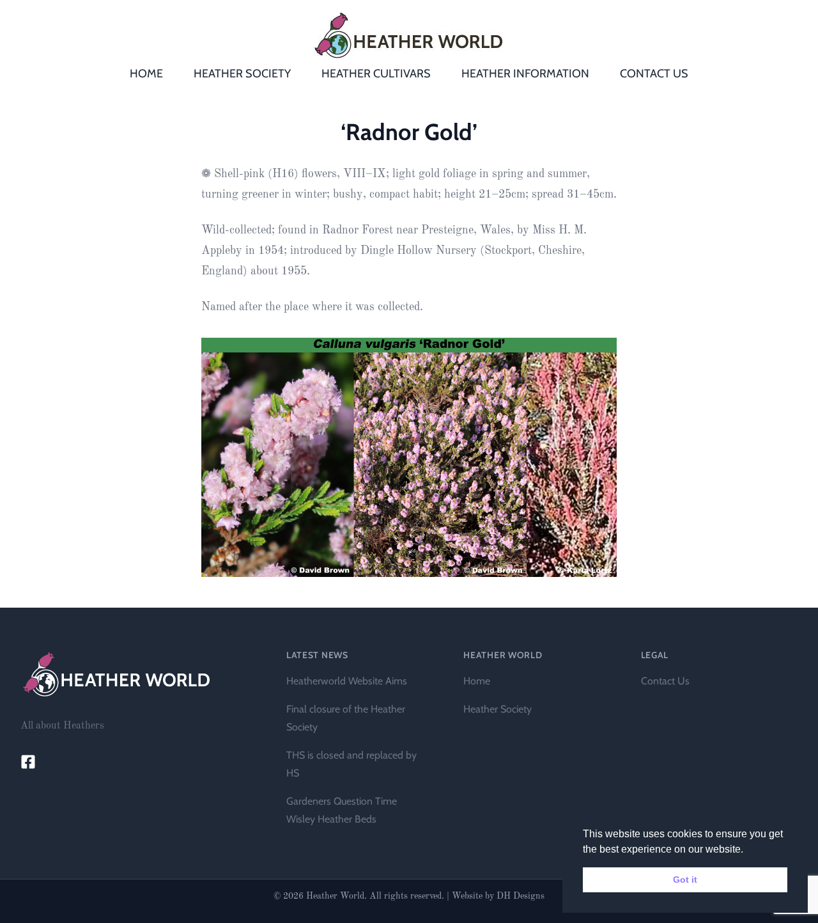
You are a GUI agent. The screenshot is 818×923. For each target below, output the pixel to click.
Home (476, 681)
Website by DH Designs (498, 896)
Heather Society (497, 709)
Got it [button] (685, 879)
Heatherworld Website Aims (346, 681)
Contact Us (665, 681)
